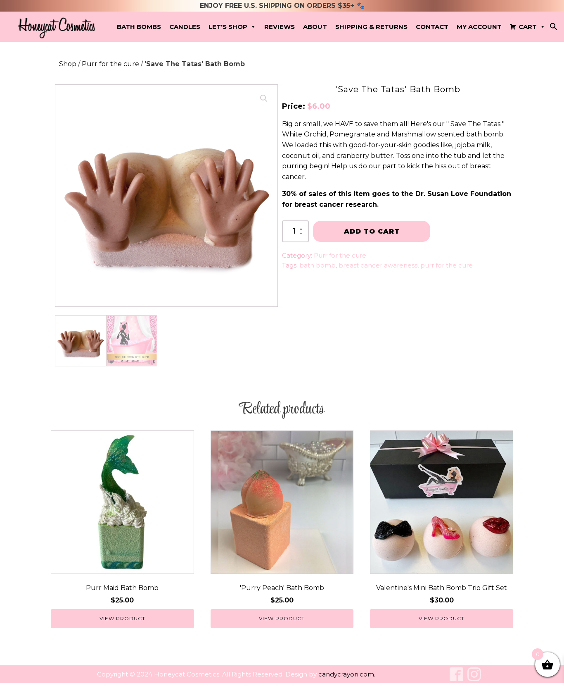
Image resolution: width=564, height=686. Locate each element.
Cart (528, 27)
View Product (122, 618)
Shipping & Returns (371, 27)
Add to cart (372, 231)
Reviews (279, 27)
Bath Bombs (139, 27)
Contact (432, 27)
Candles (184, 27)
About (315, 27)
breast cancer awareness (378, 265)
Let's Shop (228, 27)
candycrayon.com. (346, 674)
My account (479, 27)
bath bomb (317, 265)
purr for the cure (446, 265)
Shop (67, 64)
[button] (554, 28)
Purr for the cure (110, 64)
